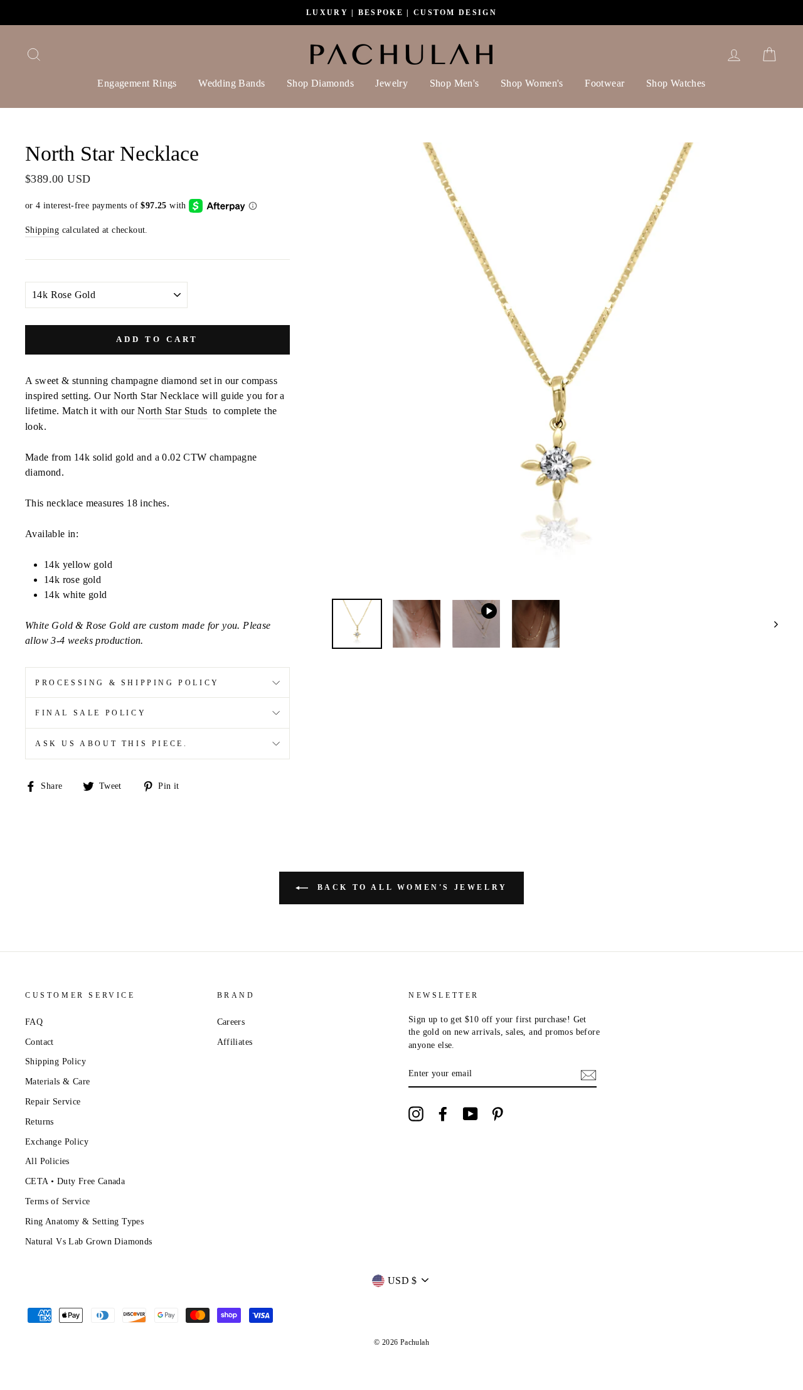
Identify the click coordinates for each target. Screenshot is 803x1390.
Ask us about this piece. (111, 743)
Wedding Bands (231, 83)
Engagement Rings (136, 83)
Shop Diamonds (320, 83)
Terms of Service (57, 1201)
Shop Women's (532, 83)
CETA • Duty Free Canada (75, 1181)
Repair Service (53, 1101)
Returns (39, 1121)
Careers (231, 1022)
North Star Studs (172, 410)
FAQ (34, 1022)
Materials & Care (57, 1081)
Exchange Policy (56, 1142)
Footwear (604, 83)
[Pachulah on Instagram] (415, 1113)
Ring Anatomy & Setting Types (84, 1221)
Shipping (42, 230)
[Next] (770, 624)
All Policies (47, 1161)
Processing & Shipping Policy (127, 682)
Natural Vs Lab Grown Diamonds (88, 1241)
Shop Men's (454, 83)
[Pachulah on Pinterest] (497, 1113)
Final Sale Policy (90, 712)
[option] (401, 12)
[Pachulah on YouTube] (470, 1113)
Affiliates (235, 1042)
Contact (39, 1042)
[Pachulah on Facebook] (442, 1113)
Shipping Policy (55, 1061)
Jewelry (391, 83)
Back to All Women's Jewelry (410, 887)
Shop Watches (676, 83)
